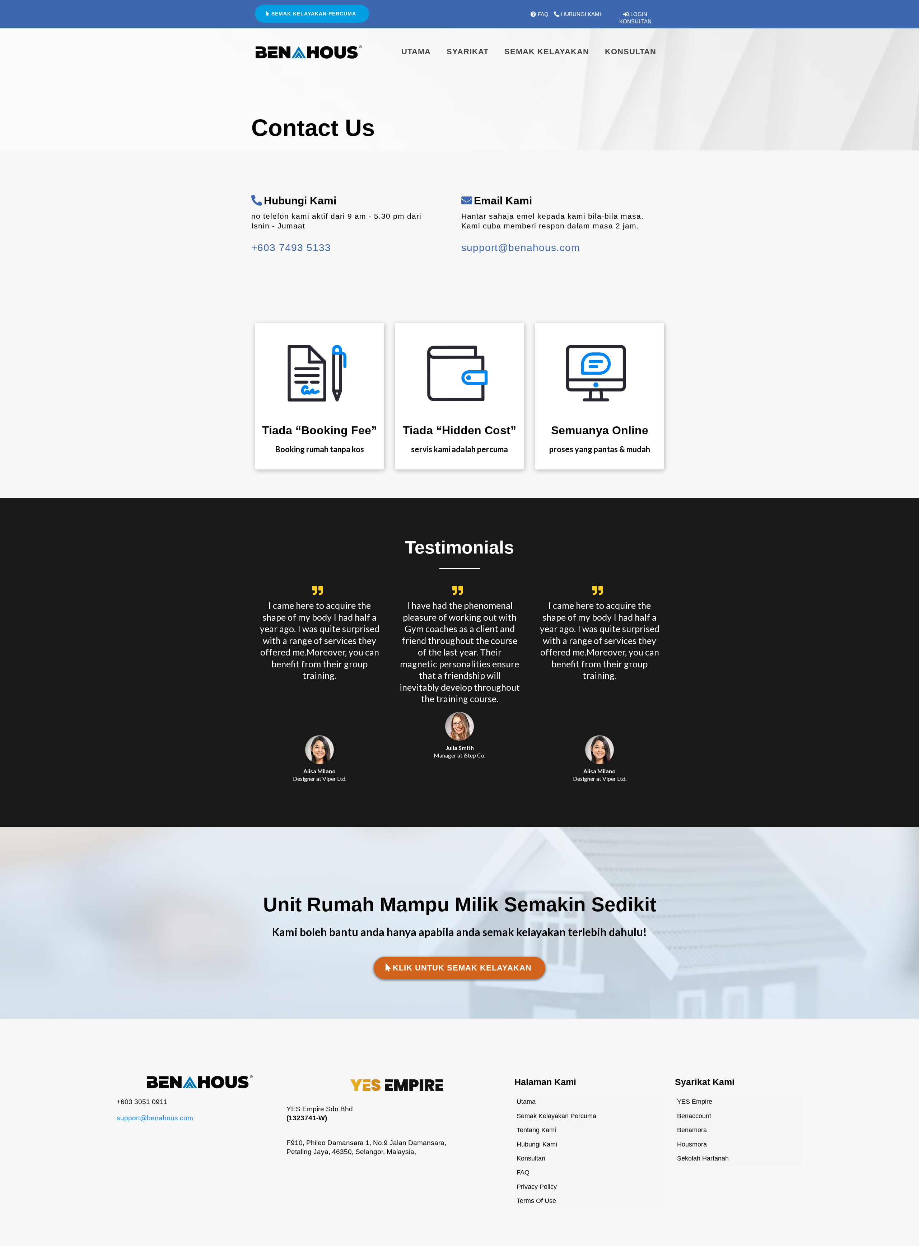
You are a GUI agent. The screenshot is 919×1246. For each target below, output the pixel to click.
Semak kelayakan (546, 51)
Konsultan (630, 51)
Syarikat (468, 51)
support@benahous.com (155, 1118)
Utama (416, 51)
